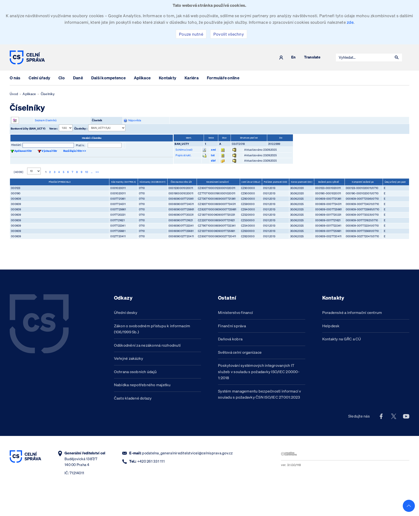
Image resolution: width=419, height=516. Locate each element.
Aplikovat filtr (23, 151)
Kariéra (192, 78)
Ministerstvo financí (235, 312)
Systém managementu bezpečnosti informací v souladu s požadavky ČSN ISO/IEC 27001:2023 (259, 394)
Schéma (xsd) (184, 149)
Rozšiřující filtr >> (74, 151)
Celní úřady (39, 78)
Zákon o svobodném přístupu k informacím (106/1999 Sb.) (152, 329)
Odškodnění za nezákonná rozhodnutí (147, 345)
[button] (396, 57)
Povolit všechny (228, 34)
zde (350, 22)
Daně (78, 78)
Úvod (14, 94)
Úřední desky (125, 312)
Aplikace (142, 78)
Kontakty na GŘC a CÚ (341, 339)
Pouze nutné (191, 34)
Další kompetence (108, 78)
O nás (15, 78)
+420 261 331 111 (151, 461)
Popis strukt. (183, 155)
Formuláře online (223, 78)
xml (213, 149)
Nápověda (134, 120)
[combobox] (364, 57)
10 (86, 172)
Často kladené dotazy (133, 398)
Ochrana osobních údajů (135, 371)
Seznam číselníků (45, 120)
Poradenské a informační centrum (352, 312)
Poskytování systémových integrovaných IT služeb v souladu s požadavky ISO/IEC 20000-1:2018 (258, 371)
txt (213, 155)
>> (97, 172)
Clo (61, 78)
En (293, 57)
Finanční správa (232, 325)
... (92, 172)
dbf (213, 160)
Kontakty (167, 78)
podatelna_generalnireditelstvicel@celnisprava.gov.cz (187, 453)
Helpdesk (331, 325)
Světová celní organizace (240, 352)
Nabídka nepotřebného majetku (142, 384)
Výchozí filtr (49, 151)
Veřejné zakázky (128, 358)
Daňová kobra (230, 339)
